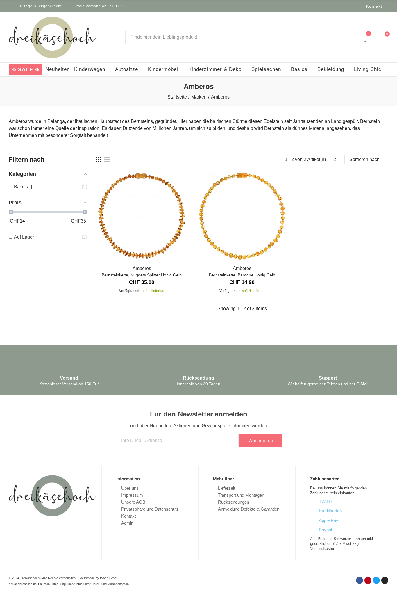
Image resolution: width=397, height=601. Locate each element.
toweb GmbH (109, 578)
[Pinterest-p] (342, 6)
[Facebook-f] (335, 6)
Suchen (297, 37)
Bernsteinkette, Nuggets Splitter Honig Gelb (142, 275)
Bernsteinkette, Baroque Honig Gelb (242, 275)
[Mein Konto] (353, 37)
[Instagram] (358, 6)
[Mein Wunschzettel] (366, 37)
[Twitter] (350, 6)
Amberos (142, 268)
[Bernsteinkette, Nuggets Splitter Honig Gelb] (141, 216)
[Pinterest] (367, 580)
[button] (374, 6)
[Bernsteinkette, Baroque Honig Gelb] (242, 216)
